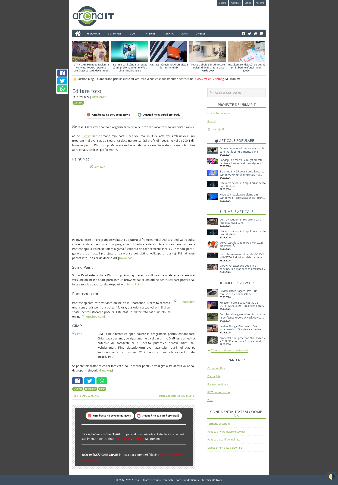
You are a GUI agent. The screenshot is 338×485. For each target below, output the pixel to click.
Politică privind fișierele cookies (226, 431)
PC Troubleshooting (219, 392)
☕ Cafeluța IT (215, 129)
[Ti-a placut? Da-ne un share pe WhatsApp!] (62, 88)
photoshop (90, 389)
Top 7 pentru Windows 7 (86, 395)
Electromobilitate (217, 384)
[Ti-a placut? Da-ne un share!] (62, 73)
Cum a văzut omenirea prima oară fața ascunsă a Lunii (240, 221)
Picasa (86, 136)
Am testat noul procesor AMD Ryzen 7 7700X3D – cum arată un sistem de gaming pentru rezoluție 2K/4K (242, 341)
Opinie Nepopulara (218, 113)
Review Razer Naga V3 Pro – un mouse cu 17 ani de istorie (238, 292)
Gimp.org (105, 370)
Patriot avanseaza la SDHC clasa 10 (176, 395)
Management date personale (224, 447)
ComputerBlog (216, 368)
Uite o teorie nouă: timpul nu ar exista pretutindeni (243, 184)
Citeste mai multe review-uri (229, 350)
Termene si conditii (218, 423)
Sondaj (211, 121)
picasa (102, 389)
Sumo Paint (134, 284)
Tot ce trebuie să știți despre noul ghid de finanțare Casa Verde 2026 (208, 67)
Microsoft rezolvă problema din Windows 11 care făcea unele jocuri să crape (241, 198)
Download (126, 258)
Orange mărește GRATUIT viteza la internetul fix (169, 66)
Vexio (207, 79)
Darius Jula (213, 376)
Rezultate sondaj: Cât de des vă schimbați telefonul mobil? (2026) (246, 67)
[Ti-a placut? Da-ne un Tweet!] (62, 80)
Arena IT (96, 16)
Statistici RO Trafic (211, 480)
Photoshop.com (93, 317)
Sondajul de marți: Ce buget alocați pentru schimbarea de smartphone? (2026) (241, 163)
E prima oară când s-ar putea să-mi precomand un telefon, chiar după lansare (130, 67)
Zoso (210, 400)
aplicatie (78, 389)
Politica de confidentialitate (223, 439)
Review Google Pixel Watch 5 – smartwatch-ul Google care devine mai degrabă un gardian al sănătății (241, 329)
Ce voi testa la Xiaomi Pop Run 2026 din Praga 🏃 (242, 244)
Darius (195, 480)
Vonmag (218, 79)
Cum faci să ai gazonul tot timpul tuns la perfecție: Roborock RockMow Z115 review (243, 317)
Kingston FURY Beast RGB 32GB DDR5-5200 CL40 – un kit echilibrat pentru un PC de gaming (241, 306)
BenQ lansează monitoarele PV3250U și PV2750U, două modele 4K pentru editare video (242, 257)
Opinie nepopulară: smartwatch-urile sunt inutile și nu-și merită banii (242, 150)
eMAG (199, 79)
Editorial (78, 103)
